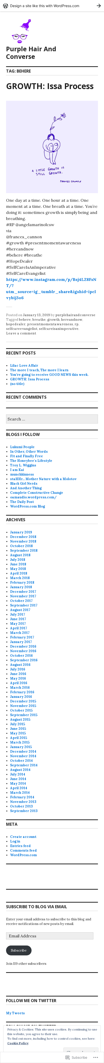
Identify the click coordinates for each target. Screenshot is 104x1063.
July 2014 (17, 774)
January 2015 (21, 747)
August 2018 (20, 555)
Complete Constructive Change (36, 493)
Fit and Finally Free (26, 456)
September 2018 (24, 550)
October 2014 (21, 760)
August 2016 (20, 665)
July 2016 (17, 669)
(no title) (17, 384)
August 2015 (20, 719)
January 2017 (21, 642)
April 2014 (18, 788)
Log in (15, 841)
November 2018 (23, 541)
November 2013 (23, 802)
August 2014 (20, 770)
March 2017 (20, 633)
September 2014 (24, 765)
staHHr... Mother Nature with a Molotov (43, 479)
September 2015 (23, 715)
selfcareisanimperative (59, 329)
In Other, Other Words (29, 451)
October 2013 (21, 806)
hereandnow (71, 319)
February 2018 (22, 582)
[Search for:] (52, 419)
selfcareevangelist (21, 329)
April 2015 (18, 738)
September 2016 (24, 660)
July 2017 (17, 614)
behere (25, 319)
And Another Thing (26, 488)
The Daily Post (22, 502)
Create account (23, 837)
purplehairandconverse (75, 315)
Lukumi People (22, 447)
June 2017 (18, 619)
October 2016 (21, 655)
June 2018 (18, 564)
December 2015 (23, 701)
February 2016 (22, 692)
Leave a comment (21, 333)
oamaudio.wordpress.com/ (33, 497)
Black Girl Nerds (23, 483)
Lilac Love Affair (24, 365)
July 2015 (17, 724)
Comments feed (23, 850)
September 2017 (23, 605)
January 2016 (21, 697)
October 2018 (21, 546)
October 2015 (21, 710)
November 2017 (23, 596)
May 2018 (18, 569)
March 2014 (20, 792)
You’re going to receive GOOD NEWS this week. (49, 375)
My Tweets (15, 1013)
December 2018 (23, 537)
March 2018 (20, 578)
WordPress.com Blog (27, 506)
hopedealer (15, 324)
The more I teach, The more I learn (39, 370)
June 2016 (18, 674)
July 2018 (17, 560)
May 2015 (18, 733)
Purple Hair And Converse (31, 52)
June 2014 (18, 779)
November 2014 (23, 756)
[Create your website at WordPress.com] (52, 5)
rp (76, 324)
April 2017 (18, 628)
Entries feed (20, 846)
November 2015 (23, 706)
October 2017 (21, 601)
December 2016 (23, 646)
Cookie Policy (18, 1043)
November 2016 (23, 651)
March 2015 (20, 742)
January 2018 (21, 587)
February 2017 (22, 637)
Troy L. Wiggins (23, 465)
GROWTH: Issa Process (50, 85)
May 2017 (18, 623)
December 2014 (23, 751)
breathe (39, 319)
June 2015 (18, 729)
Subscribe (19, 950)
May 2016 (18, 678)
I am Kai (17, 470)
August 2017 (20, 610)
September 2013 (24, 811)
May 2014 (18, 783)
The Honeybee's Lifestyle (31, 461)
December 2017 (23, 591)
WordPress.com (23, 855)
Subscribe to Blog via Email (36, 906)
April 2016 (18, 683)
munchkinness (22, 474)
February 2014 (22, 797)
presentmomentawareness (50, 324)
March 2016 (20, 687)
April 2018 (18, 573)
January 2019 (21, 532)
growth (53, 319)
